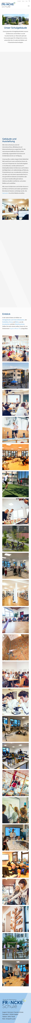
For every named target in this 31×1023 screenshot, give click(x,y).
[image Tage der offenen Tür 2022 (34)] (16, 376)
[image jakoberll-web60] (16, 349)
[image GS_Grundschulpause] (16, 946)
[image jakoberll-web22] (16, 702)
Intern (23, 1)
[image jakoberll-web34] (16, 403)
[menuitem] (19, 1)
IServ (27, 1)
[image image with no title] (16, 484)
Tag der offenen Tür (15, 328)
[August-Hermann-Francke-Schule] (13, 5)
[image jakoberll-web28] (16, 675)
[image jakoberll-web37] (16, 430)
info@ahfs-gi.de (10, 1019)
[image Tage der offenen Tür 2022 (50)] (16, 838)
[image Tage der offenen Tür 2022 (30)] (16, 973)
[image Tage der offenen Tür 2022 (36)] (16, 729)
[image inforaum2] (16, 865)
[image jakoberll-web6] (16, 919)
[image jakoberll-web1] (16, 783)
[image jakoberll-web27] (16, 512)
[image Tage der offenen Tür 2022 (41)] (16, 566)
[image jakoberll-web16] (16, 593)
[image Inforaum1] (16, 457)
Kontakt (19, 1)
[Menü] (28, 6)
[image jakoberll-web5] (16, 892)
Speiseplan (5, 193)
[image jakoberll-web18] (16, 620)
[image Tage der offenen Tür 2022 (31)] (16, 756)
